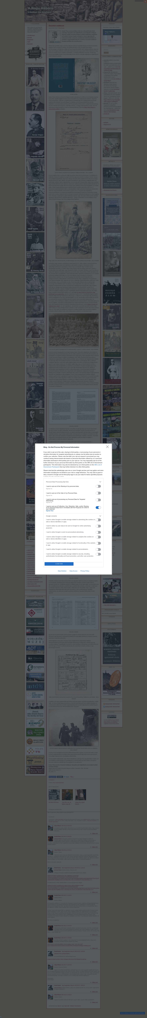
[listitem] (73, 482)
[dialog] (73, 509)
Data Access (73, 571)
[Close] (108, 447)
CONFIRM (59, 564)
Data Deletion (62, 571)
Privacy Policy (84, 571)
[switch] (98, 486)
